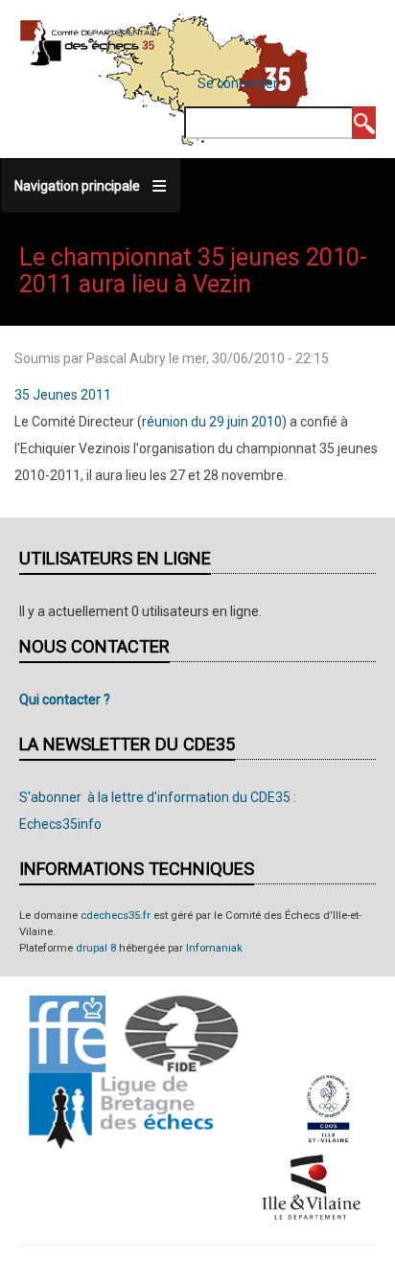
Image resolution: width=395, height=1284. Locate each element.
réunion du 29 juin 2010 (212, 421)
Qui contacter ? (64, 699)
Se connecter (238, 83)
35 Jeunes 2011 (62, 394)
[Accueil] (87, 42)
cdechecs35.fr (116, 915)
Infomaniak (214, 948)
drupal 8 (96, 948)
